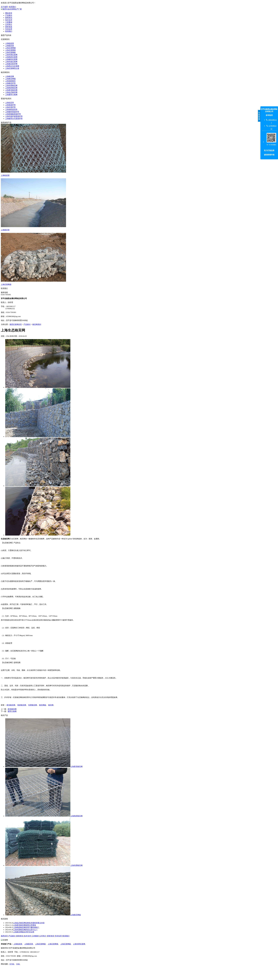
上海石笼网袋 (10, 48)
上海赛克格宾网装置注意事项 (24, 925)
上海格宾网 (9, 76)
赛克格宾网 (11, 705)
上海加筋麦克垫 (11, 109)
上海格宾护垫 (10, 83)
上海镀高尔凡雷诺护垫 (14, 118)
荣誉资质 (8, 27)
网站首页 (8, 13)
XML (18, 964)
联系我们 (12, 7)
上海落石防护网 (11, 64)
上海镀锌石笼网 (11, 59)
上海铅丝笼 (9, 43)
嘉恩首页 (4, 936)
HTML (12, 964)
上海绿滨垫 (9, 103)
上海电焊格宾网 (11, 88)
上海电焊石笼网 (11, 57)
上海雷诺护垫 (10, 105)
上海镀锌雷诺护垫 (12, 112)
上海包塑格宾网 (11, 85)
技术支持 (8, 20)
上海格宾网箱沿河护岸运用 (23, 932)
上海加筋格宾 (10, 81)
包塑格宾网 (32, 705)
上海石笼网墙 (10, 50)
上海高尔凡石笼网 (12, 66)
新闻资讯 (8, 18)
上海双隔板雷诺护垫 (13, 114)
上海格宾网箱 (10, 79)
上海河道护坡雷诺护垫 (14, 116)
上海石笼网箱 (10, 52)
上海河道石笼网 (11, 61)
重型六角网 (12, 711)
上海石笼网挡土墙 (12, 68)
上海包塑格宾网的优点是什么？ (25, 930)
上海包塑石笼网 (11, 55)
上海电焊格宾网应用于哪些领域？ (26, 927)
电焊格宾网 (21, 705)
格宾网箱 (42, 705)
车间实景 (8, 29)
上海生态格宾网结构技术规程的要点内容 (29, 923)
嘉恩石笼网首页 (16, 324)
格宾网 (50, 705)
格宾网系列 (36, 324)
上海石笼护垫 (10, 107)
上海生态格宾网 (11, 92)
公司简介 (8, 24)
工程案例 (8, 22)
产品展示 (8, 15)
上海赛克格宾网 (11, 90)
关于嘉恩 (4, 7)
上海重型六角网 (11, 95)
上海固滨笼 (9, 46)
